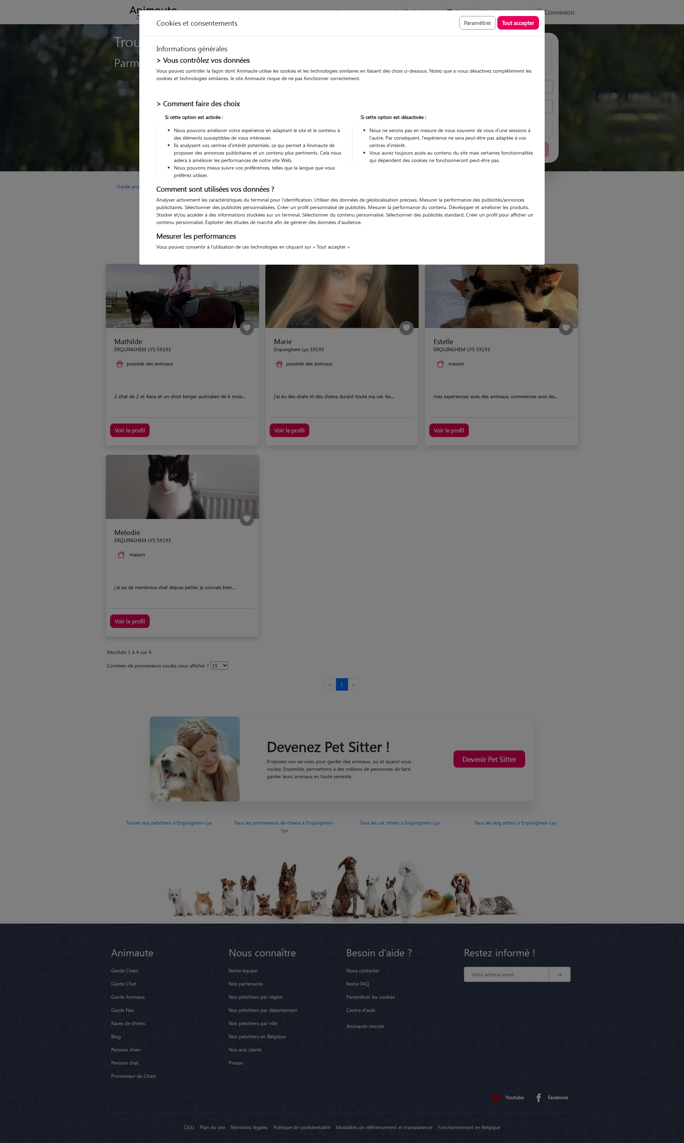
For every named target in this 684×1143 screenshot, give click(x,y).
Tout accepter (518, 22)
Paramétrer (477, 22)
